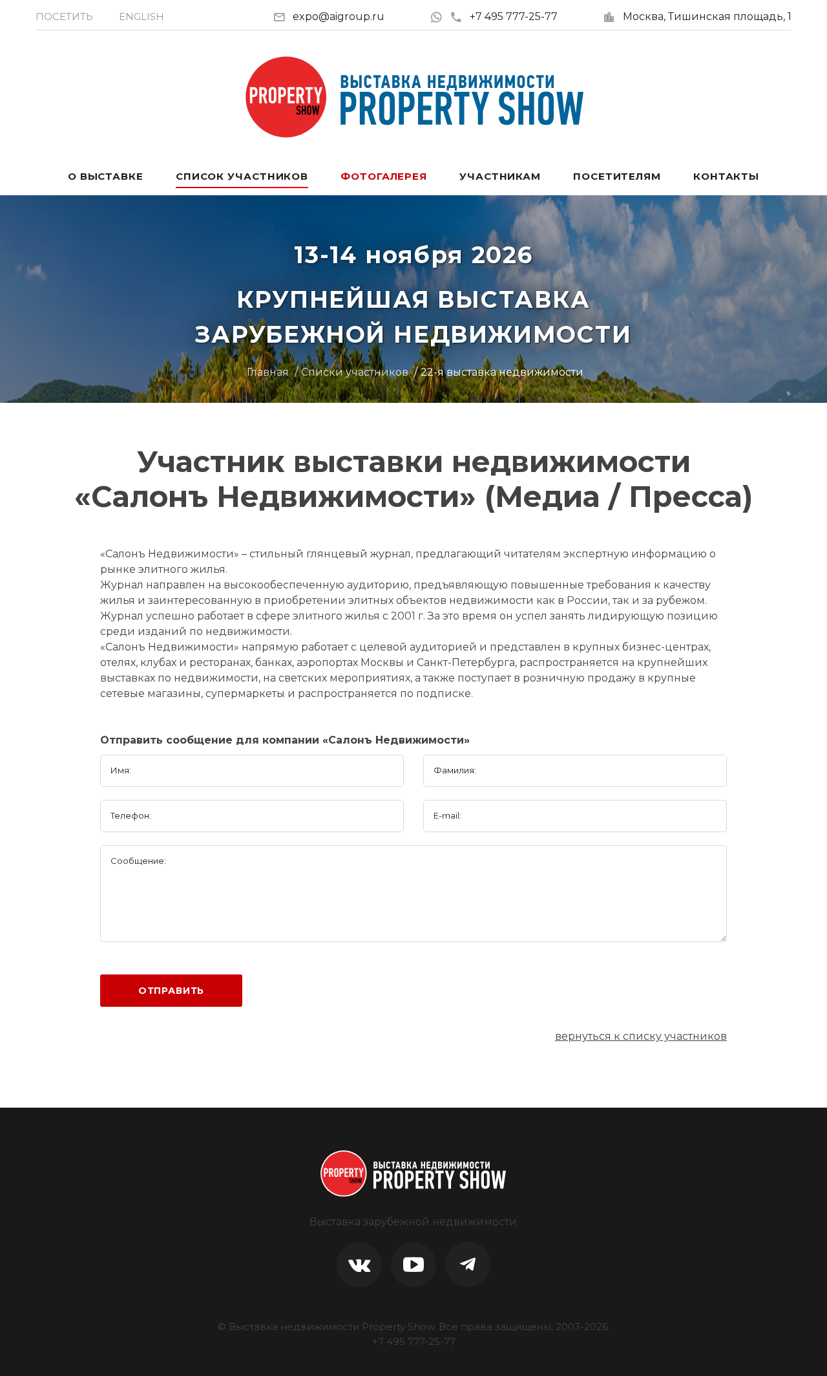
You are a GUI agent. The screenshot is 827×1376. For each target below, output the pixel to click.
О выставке (105, 176)
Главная (268, 372)
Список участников (242, 176)
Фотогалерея (383, 176)
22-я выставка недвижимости (502, 372)
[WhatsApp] (440, 16)
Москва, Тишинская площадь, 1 (707, 16)
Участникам (500, 176)
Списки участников (354, 372)
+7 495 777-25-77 (514, 16)
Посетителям (617, 176)
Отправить (171, 990)
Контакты (726, 176)
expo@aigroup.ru (338, 16)
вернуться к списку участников (641, 1036)
